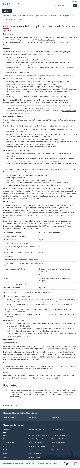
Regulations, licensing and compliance (46, 16)
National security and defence (36, 439)
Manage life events (57, 450)
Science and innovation (59, 435)
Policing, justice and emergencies (37, 446)
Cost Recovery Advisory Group (13, 19)
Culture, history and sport (35, 442)
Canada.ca (6, 16)
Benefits (5, 450)
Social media (7, 464)
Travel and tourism (8, 442)
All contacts (6, 429)
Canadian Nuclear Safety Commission (22, 16)
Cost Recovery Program (66, 16)
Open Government (57, 417)
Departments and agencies (36, 429)
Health (5, 453)
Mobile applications (18, 464)
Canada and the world (34, 453)
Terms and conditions (44, 464)
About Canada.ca (31, 464)
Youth (54, 446)
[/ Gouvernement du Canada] (14, 4)
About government (58, 429)
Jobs (4, 435)
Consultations (32, 417)
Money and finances (34, 457)
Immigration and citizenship (11, 439)
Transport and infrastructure (36, 450)
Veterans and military (58, 442)
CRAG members (24, 292)
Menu (6, 11)
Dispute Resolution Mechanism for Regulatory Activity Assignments (30, 108)
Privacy (55, 464)
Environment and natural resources (38, 435)
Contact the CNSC (8, 417)
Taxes (5, 457)
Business (6, 446)
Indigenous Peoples (58, 439)
